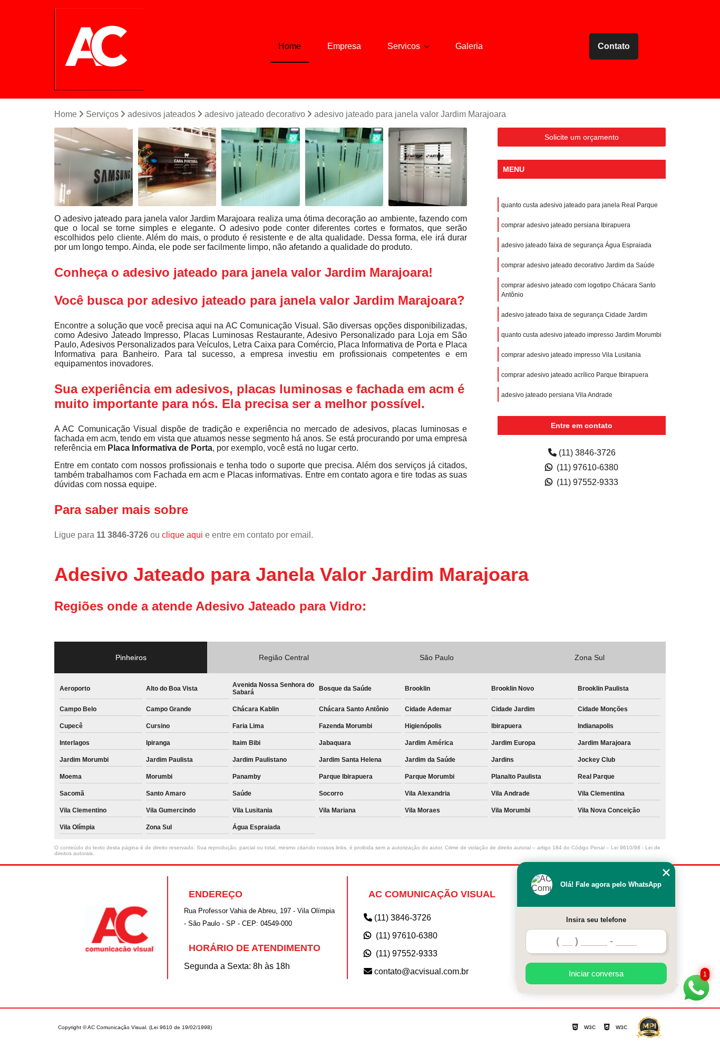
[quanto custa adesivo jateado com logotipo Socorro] (93, 167)
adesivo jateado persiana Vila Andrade (556, 395)
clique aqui (182, 534)
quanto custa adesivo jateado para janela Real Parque (579, 205)
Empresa (344, 46)
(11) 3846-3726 (586, 452)
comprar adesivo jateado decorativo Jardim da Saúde (578, 265)
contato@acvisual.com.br (420, 971)
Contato (614, 46)
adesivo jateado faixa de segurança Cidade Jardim (574, 314)
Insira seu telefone (596, 920)
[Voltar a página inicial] (99, 49)
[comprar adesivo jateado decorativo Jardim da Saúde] (177, 167)
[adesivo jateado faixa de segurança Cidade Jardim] (344, 167)
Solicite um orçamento (581, 137)
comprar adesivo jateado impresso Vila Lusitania (571, 355)
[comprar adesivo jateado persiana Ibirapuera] (427, 167)
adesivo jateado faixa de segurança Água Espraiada (576, 245)
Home (289, 46)
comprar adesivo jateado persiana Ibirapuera (565, 225)
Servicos (404, 46)
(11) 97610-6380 (586, 467)
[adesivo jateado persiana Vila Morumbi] (260, 167)
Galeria (469, 46)
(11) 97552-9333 (586, 482)
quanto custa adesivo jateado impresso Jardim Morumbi (581, 334)
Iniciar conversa (596, 973)
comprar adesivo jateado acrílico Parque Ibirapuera (574, 375)
